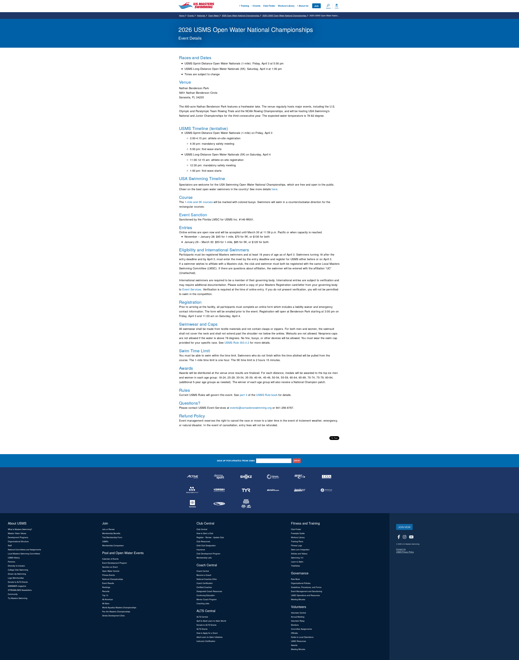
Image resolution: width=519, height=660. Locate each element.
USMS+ (105, 541)
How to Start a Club (205, 533)
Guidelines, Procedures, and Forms (306, 587)
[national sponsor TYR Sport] (246, 490)
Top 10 (105, 595)
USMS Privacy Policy (405, 552)
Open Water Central (110, 571)
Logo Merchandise (16, 578)
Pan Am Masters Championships (116, 611)
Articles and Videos (299, 553)
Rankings (106, 587)
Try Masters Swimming (17, 598)
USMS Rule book (266, 395)
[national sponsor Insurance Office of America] (326, 477)
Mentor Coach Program (207, 599)
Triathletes (295, 565)
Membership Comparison (113, 545)
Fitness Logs (296, 545)
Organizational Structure (18, 541)
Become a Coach (204, 575)
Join (316, 5)
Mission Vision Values (17, 533)
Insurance (201, 549)
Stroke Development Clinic (113, 615)
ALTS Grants (202, 629)
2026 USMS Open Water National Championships (284, 15)
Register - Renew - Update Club (210, 537)
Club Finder (269, 5)
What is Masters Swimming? (20, 529)
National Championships (112, 579)
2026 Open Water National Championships (241, 15)
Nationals (201, 15)
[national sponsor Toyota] (192, 504)
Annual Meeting (297, 616)
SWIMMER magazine (17, 586)
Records (105, 591)
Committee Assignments (301, 629)
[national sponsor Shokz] (246, 477)
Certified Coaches (204, 587)
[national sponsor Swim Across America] (219, 490)
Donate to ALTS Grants (18, 582)
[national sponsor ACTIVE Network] (192, 477)
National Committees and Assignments (24, 549)
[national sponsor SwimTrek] (326, 490)
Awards (294, 645)
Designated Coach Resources (209, 591)
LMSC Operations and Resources (305, 595)
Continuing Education (206, 595)
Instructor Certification (206, 641)
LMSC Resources (298, 641)
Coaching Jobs (203, 603)
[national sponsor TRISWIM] (219, 504)
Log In (336, 8)
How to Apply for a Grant (207, 633)
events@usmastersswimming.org (251, 408)
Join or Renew (108, 529)
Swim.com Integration (300, 549)
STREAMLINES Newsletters (20, 590)
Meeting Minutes (298, 599)
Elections (295, 625)
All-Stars (105, 603)
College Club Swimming (18, 569)
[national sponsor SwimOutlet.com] (299, 490)
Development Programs (18, 537)
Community (13, 594)
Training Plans (297, 541)
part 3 (243, 395)
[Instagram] (404, 537)
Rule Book (295, 579)
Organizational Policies (300, 583)
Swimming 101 (297, 557)
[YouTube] (411, 537)
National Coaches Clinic (207, 579)
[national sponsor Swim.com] (273, 490)
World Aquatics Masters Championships (119, 607)
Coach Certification (205, 583)
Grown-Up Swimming (17, 573)
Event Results (108, 583)
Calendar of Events (110, 558)
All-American (107, 599)
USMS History (14, 557)
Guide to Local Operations (302, 637)
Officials (294, 633)
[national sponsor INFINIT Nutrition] (299, 477)
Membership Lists (204, 557)
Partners (11, 561)
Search (328, 8)
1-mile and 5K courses (199, 202)
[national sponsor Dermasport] (219, 477)
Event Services (191, 289)
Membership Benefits (111, 533)
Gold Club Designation (206, 545)
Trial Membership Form (112, 537)
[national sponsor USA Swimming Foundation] (246, 504)
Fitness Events (108, 575)
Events (191, 15)
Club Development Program (208, 553)
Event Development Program (114, 563)
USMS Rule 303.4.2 (236, 342)
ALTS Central (202, 616)
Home (182, 15)
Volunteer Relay (298, 620)
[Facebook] (398, 537)
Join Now (404, 527)
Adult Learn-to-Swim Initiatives (209, 637)
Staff (10, 545)
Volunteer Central (298, 612)
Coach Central (203, 571)
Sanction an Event (110, 567)
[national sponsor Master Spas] (192, 490)
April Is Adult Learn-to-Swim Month (211, 620)
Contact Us (401, 549)
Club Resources (203, 541)
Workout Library (286, 5)
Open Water (213, 15)
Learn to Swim (297, 561)
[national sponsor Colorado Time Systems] (273, 477)
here (274, 189)
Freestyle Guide (298, 533)
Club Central (202, 529)
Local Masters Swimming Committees (24, 553)
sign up (297, 461)
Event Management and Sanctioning (306, 591)
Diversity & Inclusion (16, 565)
